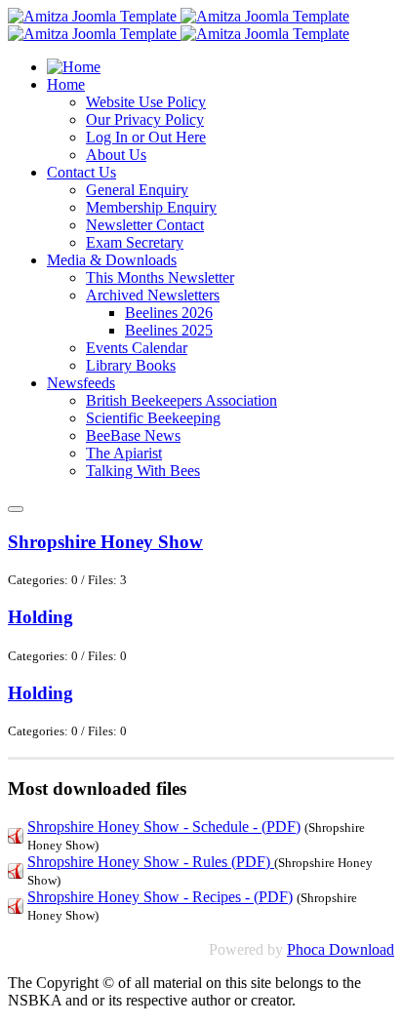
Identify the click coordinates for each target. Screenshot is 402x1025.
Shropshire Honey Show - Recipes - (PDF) (160, 896)
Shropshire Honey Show (105, 542)
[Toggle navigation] (15, 509)
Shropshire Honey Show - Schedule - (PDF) (164, 826)
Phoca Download (340, 949)
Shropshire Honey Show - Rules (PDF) (150, 861)
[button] (66, 84)
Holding (40, 617)
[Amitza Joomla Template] (178, 16)
